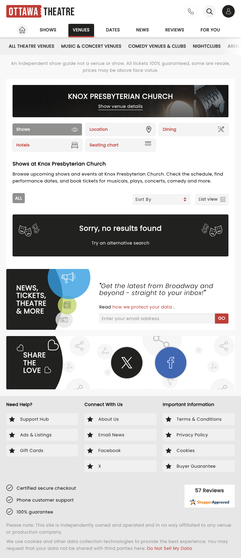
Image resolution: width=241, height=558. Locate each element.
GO (221, 318)
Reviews (175, 30)
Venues (81, 30)
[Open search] (209, 11)
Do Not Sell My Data (169, 548)
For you (210, 30)
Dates (113, 30)
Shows (48, 30)
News (142, 30)
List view (208, 199)
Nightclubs (207, 46)
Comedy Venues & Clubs (157, 46)
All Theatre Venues (31, 46)
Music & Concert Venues (91, 46)
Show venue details (120, 106)
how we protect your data (142, 307)
